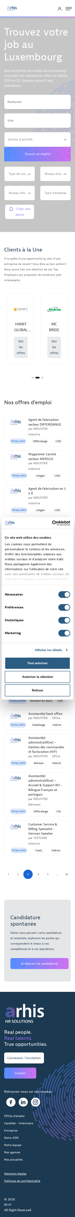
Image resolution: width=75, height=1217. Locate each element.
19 (66, 874)
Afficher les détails (48, 650)
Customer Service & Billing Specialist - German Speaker (42, 829)
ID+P (7, 1205)
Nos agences (12, 1152)
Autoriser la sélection (37, 677)
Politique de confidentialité (22, 1181)
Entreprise (11, 1130)
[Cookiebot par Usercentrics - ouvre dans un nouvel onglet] (53, 523)
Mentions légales (15, 1173)
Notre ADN (11, 1138)
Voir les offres (21, 347)
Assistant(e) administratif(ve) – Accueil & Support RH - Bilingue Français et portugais (45, 785)
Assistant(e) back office (45, 714)
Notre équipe (12, 1145)
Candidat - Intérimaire (18, 1123)
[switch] (64, 607)
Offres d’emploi (14, 1116)
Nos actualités (13, 1159)
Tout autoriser (37, 663)
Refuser (37, 690)
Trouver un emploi (37, 154)
